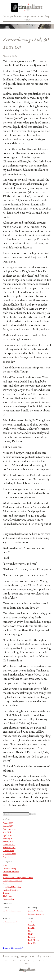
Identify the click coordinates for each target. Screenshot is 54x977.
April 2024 (7, 835)
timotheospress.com (36, 913)
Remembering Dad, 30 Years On (26, 43)
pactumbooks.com (35, 910)
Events (5, 874)
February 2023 (8, 838)
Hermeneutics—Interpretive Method (18, 877)
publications (16, 16)
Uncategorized (8, 899)
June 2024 (7, 832)
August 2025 (8, 823)
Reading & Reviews (11, 890)
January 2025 (8, 826)
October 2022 (8, 850)
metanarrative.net (10, 921)
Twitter (31, 921)
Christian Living (9, 868)
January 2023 (8, 841)
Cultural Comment (11, 871)
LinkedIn (32, 943)
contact (27, 19)
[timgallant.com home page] (27, 969)
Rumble (31, 928)
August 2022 (8, 856)
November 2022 (9, 847)
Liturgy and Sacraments (12, 880)
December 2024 (9, 829)
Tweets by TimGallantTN (13, 948)
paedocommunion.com (12, 910)
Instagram (32, 937)
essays (26, 16)
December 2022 (9, 844)
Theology (6, 893)
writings (15, 956)
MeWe (30, 934)
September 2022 (9, 853)
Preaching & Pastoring (12, 886)
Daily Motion (33, 940)
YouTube (31, 924)
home (6, 16)
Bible (5, 865)
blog (47, 16)
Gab (29, 931)
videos (33, 16)
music (41, 16)
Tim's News (7, 896)
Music (5, 883)
